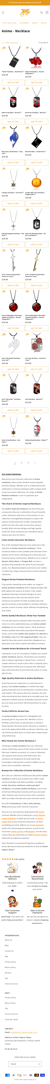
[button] (3, 12)
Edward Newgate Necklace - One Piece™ (13, 234)
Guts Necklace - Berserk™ (34, 399)
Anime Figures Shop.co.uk (27, 1079)
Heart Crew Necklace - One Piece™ (11, 441)
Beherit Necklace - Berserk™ (12, 112)
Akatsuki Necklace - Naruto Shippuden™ (34, 72)
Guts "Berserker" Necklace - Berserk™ (11, 400)
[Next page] (35, 462)
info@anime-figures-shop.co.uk (24, 1032)
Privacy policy (10, 962)
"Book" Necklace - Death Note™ (13, 72)
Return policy (10, 967)
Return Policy (10, 1003)
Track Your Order (11, 1019)
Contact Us (9, 951)
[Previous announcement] (2, 2)
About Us (8, 940)
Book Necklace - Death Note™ (35, 151)
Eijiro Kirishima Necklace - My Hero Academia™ (35, 234)
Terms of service (11, 984)
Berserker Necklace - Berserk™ (36, 112)
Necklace (44, 23)
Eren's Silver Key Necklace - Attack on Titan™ (11, 275)
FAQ (6, 956)
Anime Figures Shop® (9, 23)
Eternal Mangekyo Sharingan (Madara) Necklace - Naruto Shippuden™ (12, 317)
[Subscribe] (39, 1064)
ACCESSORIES (24, 23)
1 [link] (15, 463)
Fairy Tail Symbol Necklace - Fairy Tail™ (11, 359)
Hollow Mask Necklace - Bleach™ (36, 440)
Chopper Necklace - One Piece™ (13, 192)
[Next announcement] (47, 2)
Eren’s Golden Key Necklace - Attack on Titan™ (35, 275)
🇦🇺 (12, 890)
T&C (6, 978)
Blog (6, 945)
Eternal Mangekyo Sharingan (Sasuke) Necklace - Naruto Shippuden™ (35, 317)
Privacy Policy (10, 997)
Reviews (8, 973)
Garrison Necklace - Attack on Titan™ (35, 359)
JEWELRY (35, 23)
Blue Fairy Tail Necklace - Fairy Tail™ (12, 152)
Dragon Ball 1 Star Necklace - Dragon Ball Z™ (35, 193)
